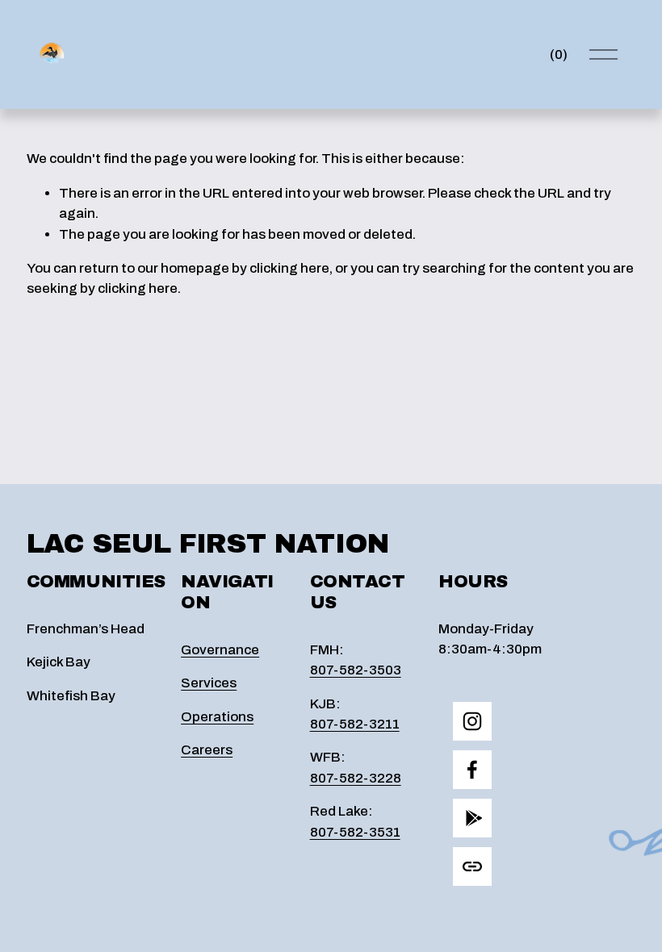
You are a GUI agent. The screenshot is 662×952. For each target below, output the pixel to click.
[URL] (472, 866)
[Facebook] (472, 769)
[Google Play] (472, 818)
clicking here (289, 268)
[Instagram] (472, 721)
